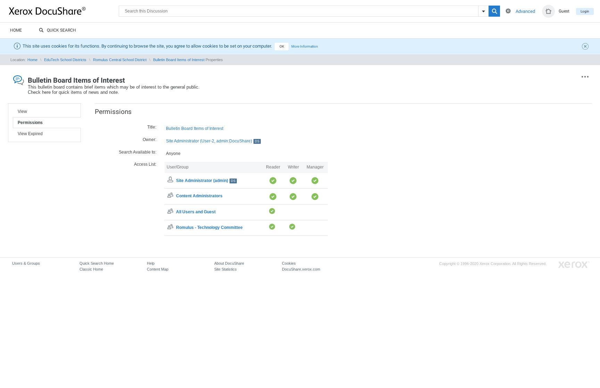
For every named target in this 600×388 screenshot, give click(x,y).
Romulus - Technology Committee (209, 227)
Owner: (149, 139)
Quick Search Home (97, 263)
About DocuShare (229, 263)
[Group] (171, 196)
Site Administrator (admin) (205, 180)
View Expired (30, 133)
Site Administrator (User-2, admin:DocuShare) (212, 141)
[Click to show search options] (508, 11)
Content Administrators (199, 196)
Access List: (145, 164)
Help (151, 263)
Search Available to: (137, 152)
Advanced (525, 11)
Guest (564, 11)
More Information (304, 46)
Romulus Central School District (120, 60)
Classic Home (91, 269)
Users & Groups (26, 263)
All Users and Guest (196, 211)
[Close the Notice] (586, 47)
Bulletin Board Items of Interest (179, 60)
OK (282, 46)
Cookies (289, 263)
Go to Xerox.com (574, 265)
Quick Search (61, 30)
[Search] (494, 11)
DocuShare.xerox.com (301, 269)
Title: (151, 127)
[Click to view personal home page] (548, 11)
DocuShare (64, 10)
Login (585, 11)
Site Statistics (225, 269)
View (22, 111)
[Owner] (171, 180)
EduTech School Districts (65, 60)
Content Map (157, 269)
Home (16, 30)
